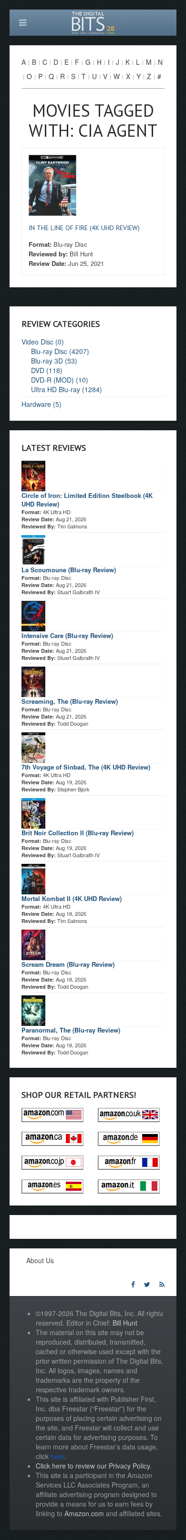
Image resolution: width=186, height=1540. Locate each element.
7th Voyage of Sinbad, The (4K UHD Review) (85, 766)
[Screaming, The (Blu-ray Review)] (33, 681)
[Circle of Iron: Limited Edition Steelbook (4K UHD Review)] (33, 475)
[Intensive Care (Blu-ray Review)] (33, 615)
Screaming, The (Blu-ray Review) (69, 701)
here (57, 1456)
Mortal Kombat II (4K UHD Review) (71, 898)
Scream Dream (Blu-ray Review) (67, 964)
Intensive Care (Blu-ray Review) (67, 635)
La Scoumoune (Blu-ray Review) (68, 569)
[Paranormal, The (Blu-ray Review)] (33, 1009)
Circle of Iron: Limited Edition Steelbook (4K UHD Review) (87, 499)
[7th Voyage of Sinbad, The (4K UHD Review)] (33, 746)
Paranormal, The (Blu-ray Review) (70, 1029)
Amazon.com (84, 1513)
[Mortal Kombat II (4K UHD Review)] (33, 878)
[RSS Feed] (162, 1284)
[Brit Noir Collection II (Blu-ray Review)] (33, 812)
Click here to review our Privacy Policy (93, 1465)
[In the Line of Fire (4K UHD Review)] (52, 184)
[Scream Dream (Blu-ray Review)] (33, 944)
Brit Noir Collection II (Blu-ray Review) (77, 832)
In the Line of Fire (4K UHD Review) (84, 227)
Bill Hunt (125, 1322)
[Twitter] (147, 1284)
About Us (40, 1260)
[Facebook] (133, 1284)
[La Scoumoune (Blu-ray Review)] (33, 549)
